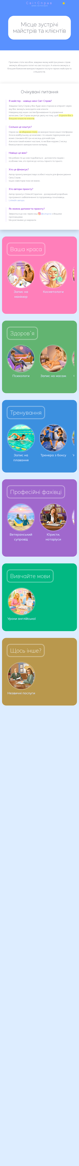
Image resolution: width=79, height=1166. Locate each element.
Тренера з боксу (53, 455)
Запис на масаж (53, 376)
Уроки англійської (21, 618)
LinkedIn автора (16, 200)
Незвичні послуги (21, 693)
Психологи (20, 376)
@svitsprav (46, 213)
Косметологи (53, 292)
